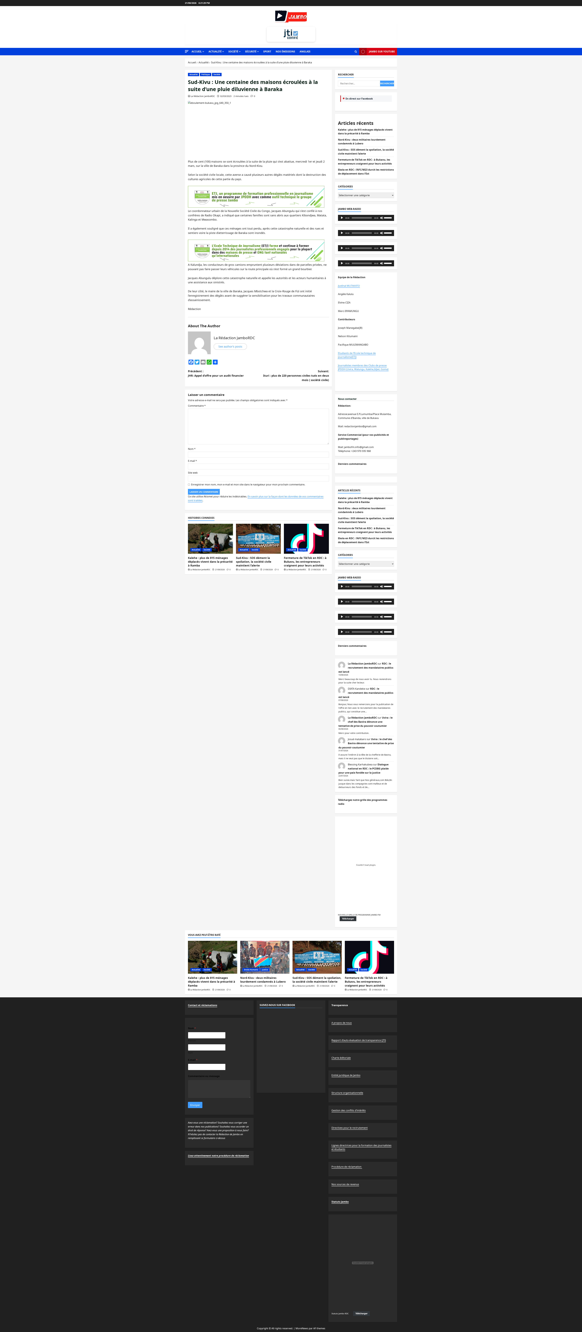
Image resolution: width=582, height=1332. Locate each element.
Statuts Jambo (340, 1201)
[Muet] (381, 217)
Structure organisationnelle (347, 1092)
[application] (366, 218)
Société (233, 51)
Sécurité (250, 51)
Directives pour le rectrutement (349, 1127)
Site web (193, 472)
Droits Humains (251, 969)
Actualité (215, 51)
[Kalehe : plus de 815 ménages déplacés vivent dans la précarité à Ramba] (210, 539)
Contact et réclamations (202, 1005)
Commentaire (197, 405)
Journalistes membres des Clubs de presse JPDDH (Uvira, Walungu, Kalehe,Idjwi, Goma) (363, 367)
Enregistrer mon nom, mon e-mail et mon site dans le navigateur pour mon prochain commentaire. (248, 484)
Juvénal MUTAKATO (349, 285)
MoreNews (302, 1328)
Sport (267, 51)
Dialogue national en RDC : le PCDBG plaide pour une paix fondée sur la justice (363, 768)
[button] (187, 51)
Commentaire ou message (204, 1076)
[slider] (388, 217)
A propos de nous (341, 1022)
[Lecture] (341, 217)
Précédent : (216, 373)
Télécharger (348, 918)
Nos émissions (285, 51)
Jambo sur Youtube (382, 51)
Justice (265, 969)
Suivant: (296, 375)
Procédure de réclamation (346, 1166)
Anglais (305, 51)
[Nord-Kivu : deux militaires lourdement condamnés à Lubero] (264, 957)
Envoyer (195, 1105)
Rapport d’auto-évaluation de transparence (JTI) (358, 1040)
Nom (192, 449)
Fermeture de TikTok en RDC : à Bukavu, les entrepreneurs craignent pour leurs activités (305, 561)
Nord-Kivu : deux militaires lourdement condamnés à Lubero (263, 979)
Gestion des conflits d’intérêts (348, 1110)
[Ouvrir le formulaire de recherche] (356, 52)
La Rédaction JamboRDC (203, 96)
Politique (205, 74)
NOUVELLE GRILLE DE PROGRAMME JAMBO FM (359, 914)
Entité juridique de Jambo (345, 1075)
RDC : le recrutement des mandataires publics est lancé (365, 667)
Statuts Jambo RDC (340, 1313)
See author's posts (230, 346)
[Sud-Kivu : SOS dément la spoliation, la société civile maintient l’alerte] (258, 539)
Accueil (197, 51)
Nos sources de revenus (345, 1184)
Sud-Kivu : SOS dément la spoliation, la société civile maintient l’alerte (253, 561)
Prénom (192, 1040)
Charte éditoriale (341, 1057)
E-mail (192, 461)
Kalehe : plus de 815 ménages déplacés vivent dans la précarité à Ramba (210, 561)
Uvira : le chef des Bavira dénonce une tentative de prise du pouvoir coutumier (365, 722)
